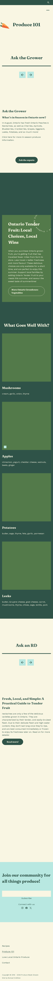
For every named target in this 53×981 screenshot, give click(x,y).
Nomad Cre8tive (14, 978)
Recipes (6, 946)
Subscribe (26, 898)
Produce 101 (8, 951)
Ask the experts (26, 160)
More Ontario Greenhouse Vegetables (24, 291)
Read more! (13, 742)
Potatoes (9, 527)
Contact (6, 962)
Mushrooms (11, 388)
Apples (7, 456)
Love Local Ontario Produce (15, 957)
